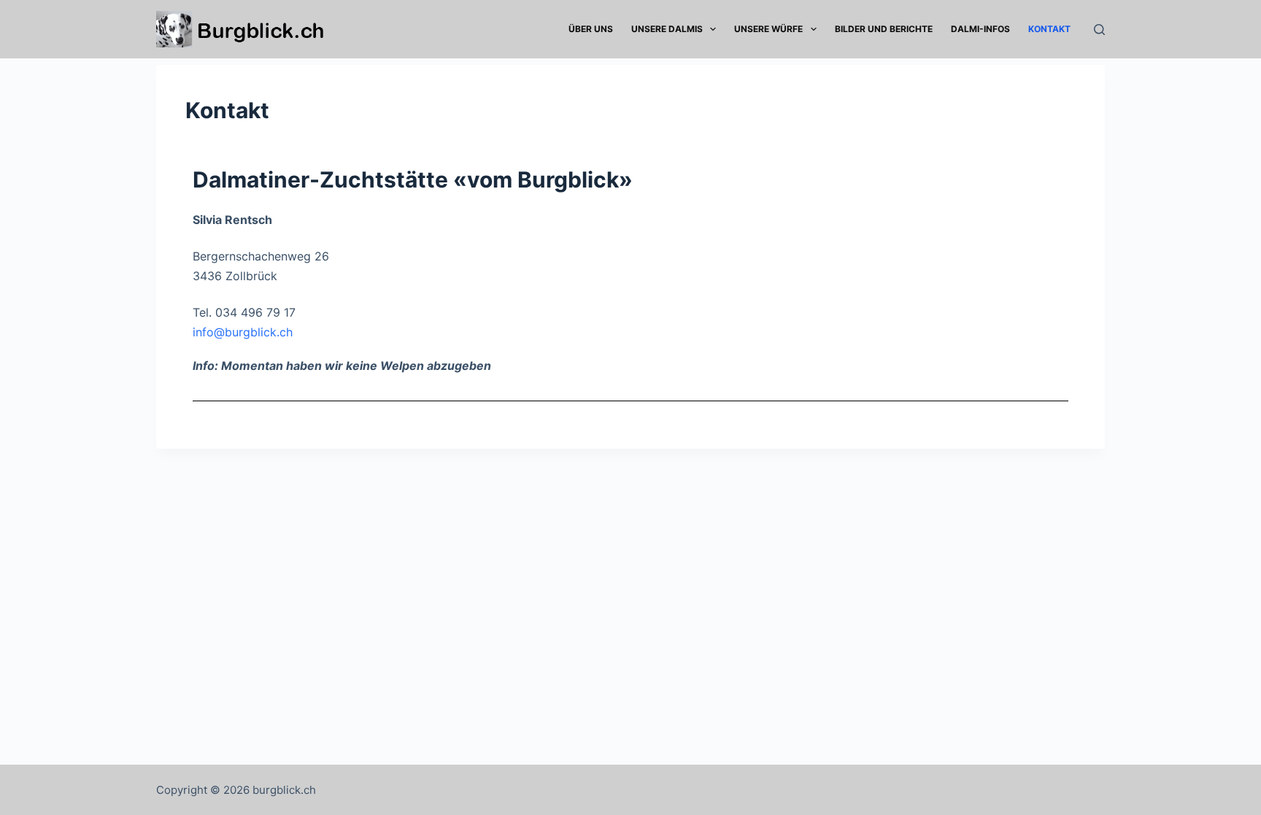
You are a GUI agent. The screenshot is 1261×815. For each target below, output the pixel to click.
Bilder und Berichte (884, 28)
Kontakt (1049, 28)
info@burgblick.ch (243, 332)
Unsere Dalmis (667, 28)
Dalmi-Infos (980, 28)
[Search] (1099, 29)
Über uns (590, 28)
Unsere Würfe (768, 28)
